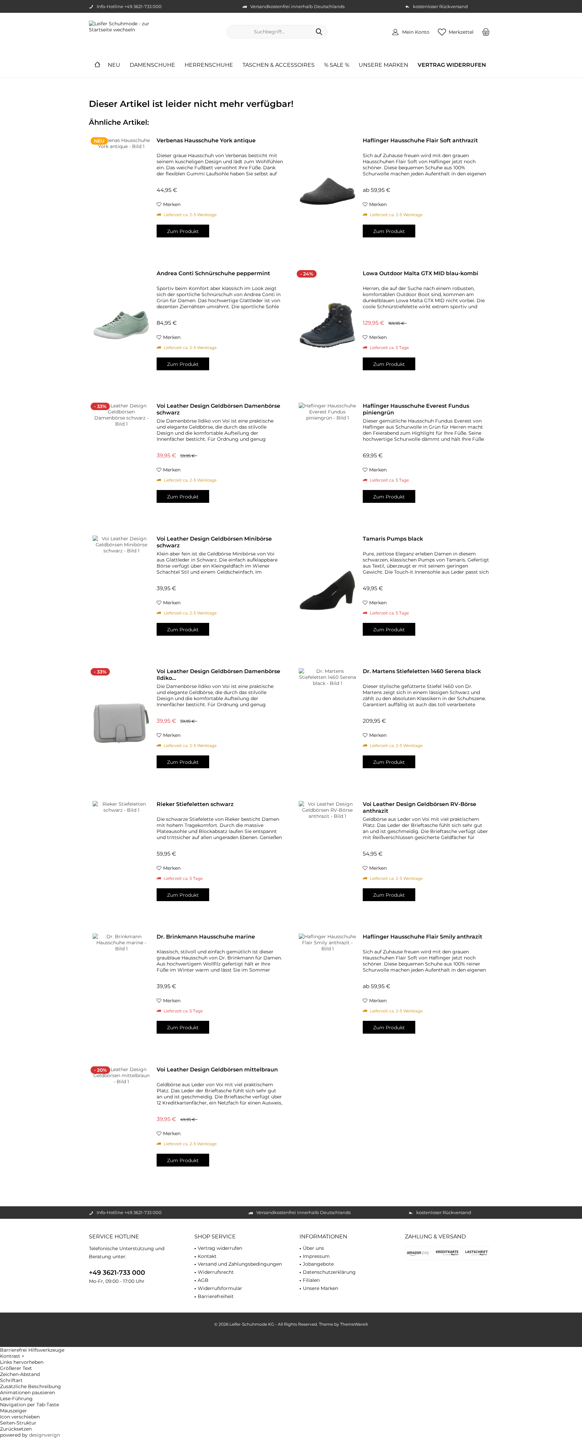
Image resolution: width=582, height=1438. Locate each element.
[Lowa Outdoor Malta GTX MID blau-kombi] (327, 325)
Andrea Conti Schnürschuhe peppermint (213, 273)
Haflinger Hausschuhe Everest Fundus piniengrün (416, 409)
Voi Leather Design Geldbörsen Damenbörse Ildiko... (218, 674)
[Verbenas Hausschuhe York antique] (121, 192)
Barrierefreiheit (216, 1296)
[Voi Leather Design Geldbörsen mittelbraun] (121, 1121)
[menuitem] (486, 31)
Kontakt (207, 1256)
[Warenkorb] (486, 31)
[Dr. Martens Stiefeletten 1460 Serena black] (327, 723)
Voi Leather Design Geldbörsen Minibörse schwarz (214, 542)
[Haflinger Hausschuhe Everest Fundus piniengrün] (327, 458)
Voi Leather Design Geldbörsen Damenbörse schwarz (218, 409)
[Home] (97, 65)
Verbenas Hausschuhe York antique (206, 140)
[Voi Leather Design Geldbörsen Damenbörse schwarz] (121, 458)
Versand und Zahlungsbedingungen (240, 1264)
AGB (203, 1280)
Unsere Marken (320, 1288)
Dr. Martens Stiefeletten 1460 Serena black (422, 671)
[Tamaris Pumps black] (327, 591)
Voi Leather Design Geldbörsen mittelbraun (217, 1069)
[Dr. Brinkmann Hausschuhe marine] (121, 988)
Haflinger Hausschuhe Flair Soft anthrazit (420, 140)
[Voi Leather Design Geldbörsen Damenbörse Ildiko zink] (121, 723)
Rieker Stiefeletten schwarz (195, 804)
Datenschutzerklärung (329, 1272)
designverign (44, 1435)
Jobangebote (318, 1264)
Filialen (311, 1280)
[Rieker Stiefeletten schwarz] (121, 856)
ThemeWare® (354, 1324)
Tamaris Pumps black (393, 539)
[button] (291, 1356)
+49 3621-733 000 (117, 1272)
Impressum (316, 1256)
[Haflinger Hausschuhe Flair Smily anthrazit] (327, 988)
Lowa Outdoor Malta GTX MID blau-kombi (420, 273)
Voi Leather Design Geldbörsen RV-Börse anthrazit (419, 807)
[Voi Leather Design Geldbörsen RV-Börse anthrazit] (327, 856)
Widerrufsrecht (216, 1272)
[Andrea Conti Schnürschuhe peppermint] (121, 325)
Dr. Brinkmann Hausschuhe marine (206, 936)
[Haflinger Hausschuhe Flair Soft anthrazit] (327, 192)
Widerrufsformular (220, 1288)
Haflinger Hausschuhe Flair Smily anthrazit (422, 936)
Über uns (313, 1248)
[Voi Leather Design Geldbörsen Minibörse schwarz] (121, 591)
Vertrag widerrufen (220, 1248)
